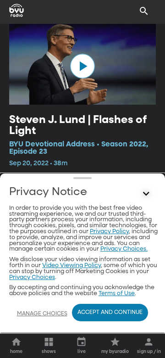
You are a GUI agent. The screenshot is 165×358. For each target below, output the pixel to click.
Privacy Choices (32, 277)
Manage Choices (42, 314)
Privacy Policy (109, 232)
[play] (82, 66)
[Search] (144, 11)
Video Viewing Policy (71, 265)
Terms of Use (117, 293)
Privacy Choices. (124, 249)
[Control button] (146, 194)
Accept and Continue (110, 312)
